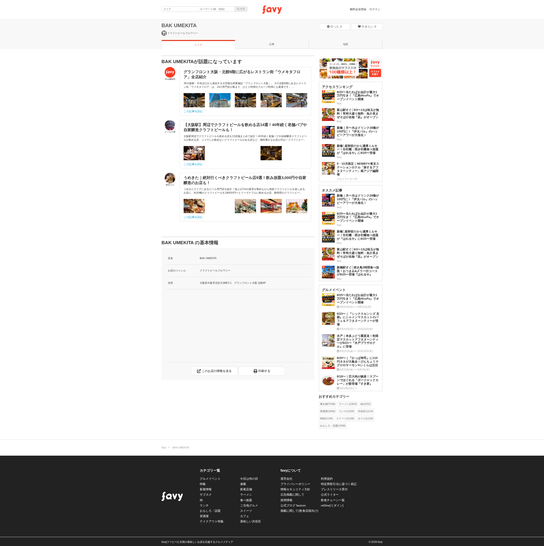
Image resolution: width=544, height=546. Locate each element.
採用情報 (286, 500)
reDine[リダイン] (332, 505)
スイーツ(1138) (345, 418)
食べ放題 (246, 500)
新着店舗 (246, 489)
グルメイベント (210, 478)
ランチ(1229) (346, 411)
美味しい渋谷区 (250, 521)
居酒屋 (204, 516)
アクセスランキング (337, 87)
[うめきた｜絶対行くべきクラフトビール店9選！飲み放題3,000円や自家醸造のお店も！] (194, 206)
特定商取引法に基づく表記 (339, 484)
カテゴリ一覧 (210, 470)
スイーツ (246, 510)
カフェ (244, 516)
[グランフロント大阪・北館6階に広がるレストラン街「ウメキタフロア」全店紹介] (194, 100)
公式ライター (330, 494)
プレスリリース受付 (334, 489)
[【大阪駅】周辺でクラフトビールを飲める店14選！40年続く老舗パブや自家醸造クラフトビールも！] (194, 153)
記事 (271, 44)
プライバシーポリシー (295, 484)
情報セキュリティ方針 (295, 489)
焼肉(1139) (326, 418)
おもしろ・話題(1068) (333, 425)
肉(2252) (365, 404)
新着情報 (206, 489)
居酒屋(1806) (327, 411)
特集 (203, 484)
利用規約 (327, 478)
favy (164, 447)
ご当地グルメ (249, 505)
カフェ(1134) (365, 418)
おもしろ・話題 (210, 510)
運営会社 (286, 478)
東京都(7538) (327, 404)
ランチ (204, 505)
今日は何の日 (249, 478)
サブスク (206, 494)
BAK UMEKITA (179, 25)
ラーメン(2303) (348, 404)
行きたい (368, 26)
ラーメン (246, 494)
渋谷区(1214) (365, 411)
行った (336, 26)
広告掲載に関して (292, 494)
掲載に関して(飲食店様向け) (299, 510)
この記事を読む (193, 111)
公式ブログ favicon (293, 505)
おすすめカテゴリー (334, 396)
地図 (345, 44)
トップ (198, 44)
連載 (243, 484)
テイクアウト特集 (212, 521)
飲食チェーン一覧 (333, 500)
